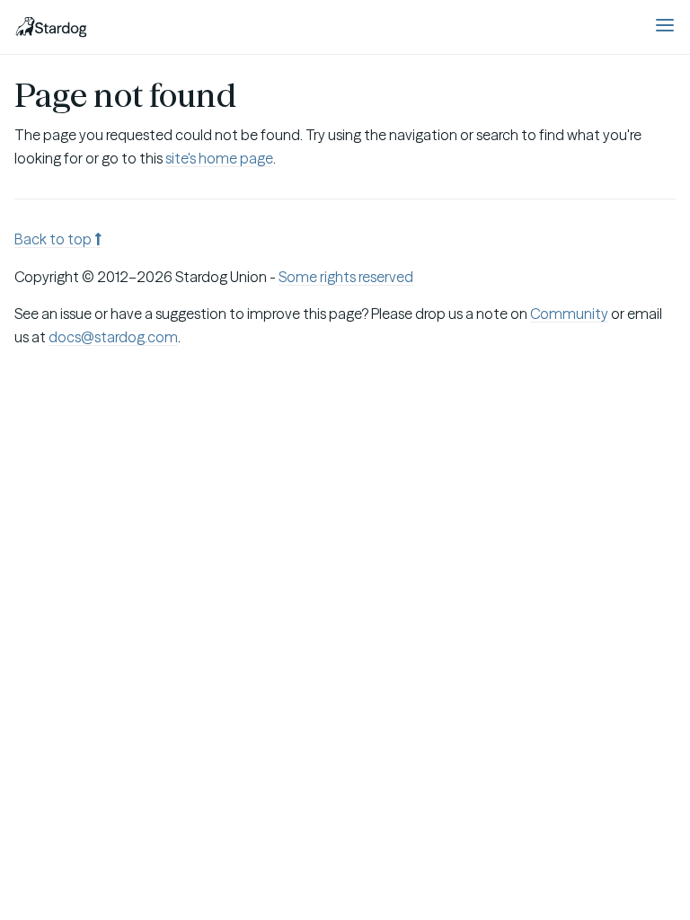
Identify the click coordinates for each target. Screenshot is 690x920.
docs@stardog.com (113, 337)
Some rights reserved (346, 277)
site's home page (219, 158)
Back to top (54, 239)
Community (569, 314)
